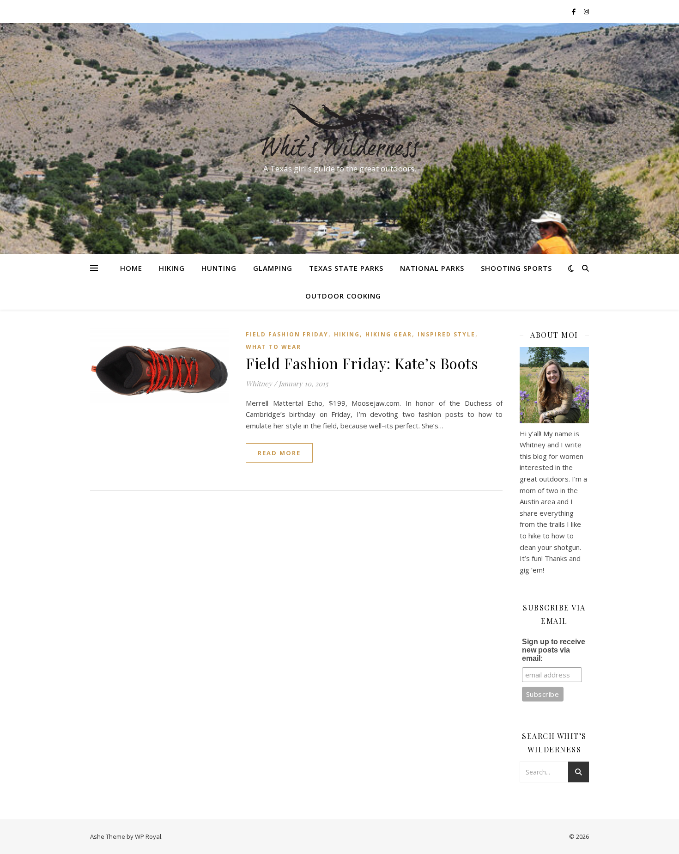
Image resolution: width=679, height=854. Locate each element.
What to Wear (273, 347)
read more (279, 453)
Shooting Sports (516, 268)
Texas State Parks (346, 268)
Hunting (218, 268)
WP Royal (148, 836)
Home (131, 268)
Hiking (172, 268)
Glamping (272, 268)
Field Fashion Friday (287, 334)
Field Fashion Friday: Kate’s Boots (362, 363)
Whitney (259, 383)
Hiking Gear (388, 334)
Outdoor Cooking (343, 295)
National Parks (432, 268)
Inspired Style (446, 334)
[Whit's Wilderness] (339, 130)
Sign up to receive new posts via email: (553, 650)
